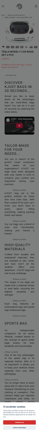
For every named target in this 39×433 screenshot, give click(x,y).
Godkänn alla (19, 422)
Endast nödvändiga (19, 427)
